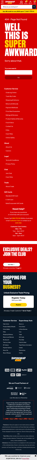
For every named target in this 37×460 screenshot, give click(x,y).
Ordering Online (11, 92)
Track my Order (11, 96)
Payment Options (7, 347)
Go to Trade (26, 311)
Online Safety (10, 138)
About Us (9, 147)
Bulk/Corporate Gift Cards (14, 203)
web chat (18, 223)
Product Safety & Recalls (9, 326)
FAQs (7, 130)
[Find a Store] (26, 1)
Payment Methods (12, 107)
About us (21, 324)
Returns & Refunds (12, 104)
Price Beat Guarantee (13, 111)
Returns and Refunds (8, 337)
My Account (6, 340)
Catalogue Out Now (18, 11)
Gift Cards (21, 337)
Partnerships (22, 350)
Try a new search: (10, 68)
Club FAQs (9, 134)
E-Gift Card (9, 200)
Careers (8, 151)
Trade (20, 334)
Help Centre (6, 324)
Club (20, 332)
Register (18, 305)
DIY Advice (6, 345)
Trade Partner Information (25, 345)
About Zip (5, 350)
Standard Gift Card (12, 196)
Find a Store (10, 122)
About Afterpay (7, 353)
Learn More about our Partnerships (18, 398)
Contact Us (9, 126)
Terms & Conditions (12, 160)
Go (19, 77)
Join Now (11, 264)
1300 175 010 (16, 218)
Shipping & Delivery (12, 100)
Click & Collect (22, 342)
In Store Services (23, 329)
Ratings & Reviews (12, 115)
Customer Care (15, 220)
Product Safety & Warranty (14, 119)
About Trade (10, 186)
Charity (21, 353)
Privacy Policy (25, 458)
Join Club (9, 173)
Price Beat (21, 340)
